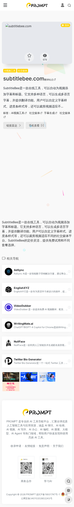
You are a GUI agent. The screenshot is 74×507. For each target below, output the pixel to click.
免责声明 (44, 445)
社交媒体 (22, 70)
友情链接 (30, 445)
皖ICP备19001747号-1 (48, 494)
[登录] (63, 5)
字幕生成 (49, 112)
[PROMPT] (37, 5)
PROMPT (31, 494)
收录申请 (16, 445)
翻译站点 (48, 79)
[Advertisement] (37, 172)
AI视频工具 (9, 70)
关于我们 (58, 445)
